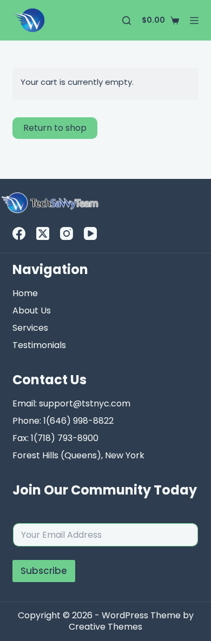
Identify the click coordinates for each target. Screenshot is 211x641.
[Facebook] (18, 233)
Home (25, 293)
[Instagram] (66, 233)
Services (30, 328)
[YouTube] (90, 233)
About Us (31, 310)
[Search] (126, 20)
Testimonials (39, 345)
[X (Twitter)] (42, 233)
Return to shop (55, 128)
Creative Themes (105, 626)
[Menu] (194, 20)
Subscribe (44, 570)
